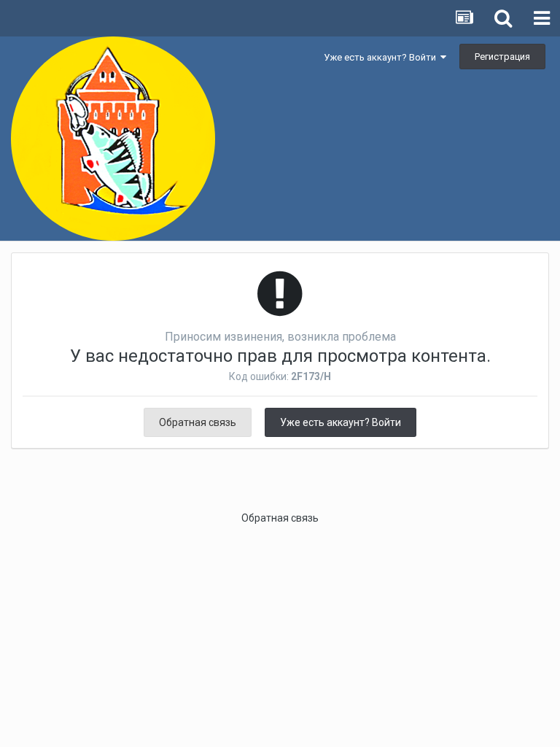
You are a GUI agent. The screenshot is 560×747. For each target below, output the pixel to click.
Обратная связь (197, 422)
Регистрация (502, 56)
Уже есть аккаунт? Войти (382, 57)
